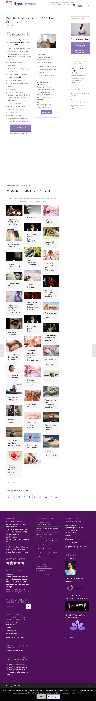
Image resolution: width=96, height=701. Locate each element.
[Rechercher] (73, 5)
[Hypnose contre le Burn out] (33, 461)
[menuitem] (73, 5)
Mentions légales (11, 537)
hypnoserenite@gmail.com (80, 102)
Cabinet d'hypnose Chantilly (15, 664)
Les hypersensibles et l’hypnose (44, 545)
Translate (50, 575)
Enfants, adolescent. (15, 103)
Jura (7, 25)
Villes (12, 25)
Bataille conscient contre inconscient (45, 549)
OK (41, 697)
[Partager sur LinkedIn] (35, 497)
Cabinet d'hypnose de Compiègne (17, 667)
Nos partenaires (70, 558)
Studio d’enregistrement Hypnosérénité (46, 553)
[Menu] (78, 5)
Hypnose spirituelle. (15, 115)
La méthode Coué (40, 557)
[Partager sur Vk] (45, 497)
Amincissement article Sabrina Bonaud (46, 541)
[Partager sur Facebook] (8, 497)
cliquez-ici (45, 107)
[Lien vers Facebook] (88, 5)
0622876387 (76, 89)
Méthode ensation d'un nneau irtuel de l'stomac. (19, 56)
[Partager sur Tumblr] (40, 497)
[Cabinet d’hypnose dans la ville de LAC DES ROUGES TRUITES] (2, 350)
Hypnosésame (70, 637)
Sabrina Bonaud (42, 51)
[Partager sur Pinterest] (29, 497)
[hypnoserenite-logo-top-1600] (48, 5)
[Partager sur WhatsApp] (24, 497)
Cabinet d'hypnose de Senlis (15, 669)
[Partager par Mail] (56, 497)
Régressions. (12, 112)
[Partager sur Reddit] (51, 497)
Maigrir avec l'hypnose (15, 62)
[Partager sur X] (14, 497)
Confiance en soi (13, 83)
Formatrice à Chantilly (78, 75)
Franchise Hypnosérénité (14, 650)
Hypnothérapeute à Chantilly (74, 528)
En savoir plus (53, 697)
